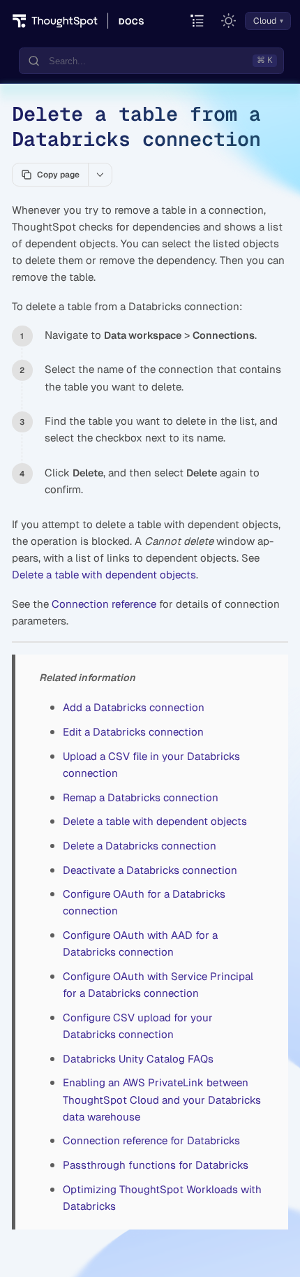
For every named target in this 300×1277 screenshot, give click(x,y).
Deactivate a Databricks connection (150, 870)
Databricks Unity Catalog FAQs (138, 1058)
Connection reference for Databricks (151, 1140)
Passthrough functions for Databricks (155, 1165)
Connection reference (104, 604)
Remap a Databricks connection (140, 797)
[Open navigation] (198, 21)
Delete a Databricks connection (139, 845)
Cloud (264, 21)
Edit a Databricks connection (133, 731)
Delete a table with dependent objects (104, 574)
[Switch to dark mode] (228, 20)
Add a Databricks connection (133, 707)
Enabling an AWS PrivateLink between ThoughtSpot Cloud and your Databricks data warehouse (162, 1099)
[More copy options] (100, 174)
